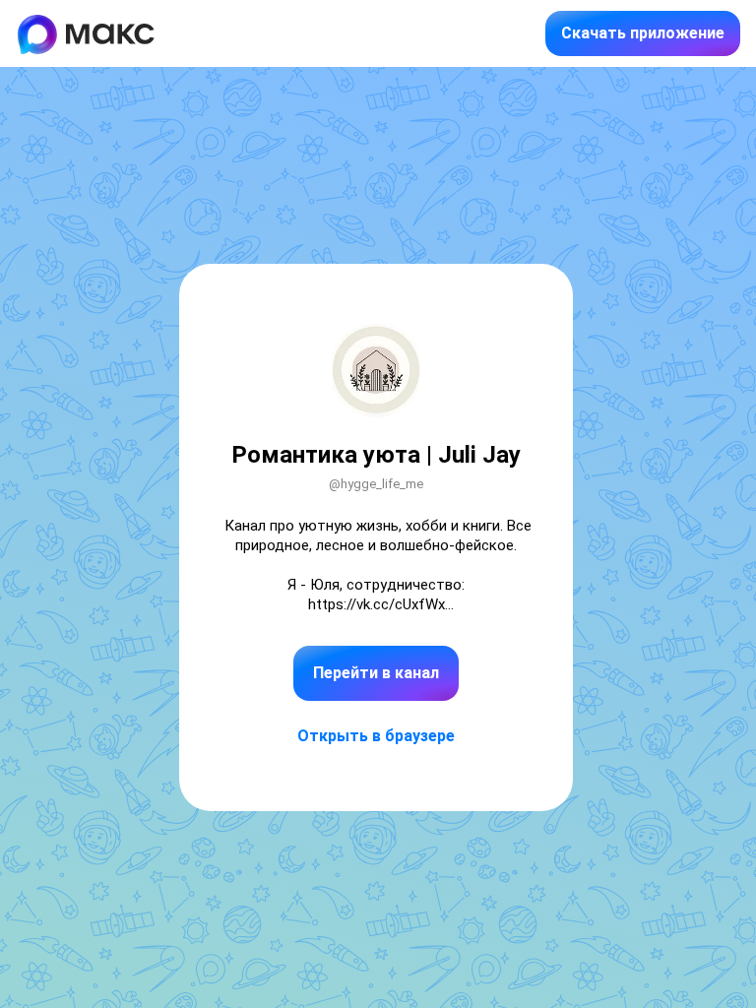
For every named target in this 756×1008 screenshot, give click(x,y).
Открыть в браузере (376, 735)
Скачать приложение (642, 33)
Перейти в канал (376, 672)
